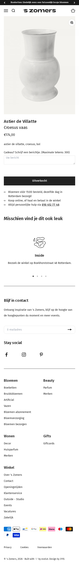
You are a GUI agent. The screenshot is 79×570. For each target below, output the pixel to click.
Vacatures (10, 511)
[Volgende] (74, 2)
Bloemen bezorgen (15, 424)
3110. (62, 559)
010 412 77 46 (50, 204)
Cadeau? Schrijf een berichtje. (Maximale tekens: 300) (37, 152)
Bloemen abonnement (17, 412)
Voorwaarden (44, 547)
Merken (47, 393)
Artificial (9, 400)
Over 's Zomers (13, 475)
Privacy (8, 547)
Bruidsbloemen (13, 393)
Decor (7, 443)
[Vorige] (4, 2)
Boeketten (10, 387)
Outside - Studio (14, 499)
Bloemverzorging (14, 418)
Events (8, 505)
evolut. (45, 559)
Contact (8, 481)
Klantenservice (13, 493)
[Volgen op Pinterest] (41, 354)
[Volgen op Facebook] (6, 354)
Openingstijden (13, 487)
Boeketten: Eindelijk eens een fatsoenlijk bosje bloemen (39, 2)
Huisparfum (11, 449)
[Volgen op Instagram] (23, 354)
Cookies (24, 547)
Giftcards (48, 443)
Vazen (7, 406)
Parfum (47, 387)
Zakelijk (8, 517)
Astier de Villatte (20, 121)
